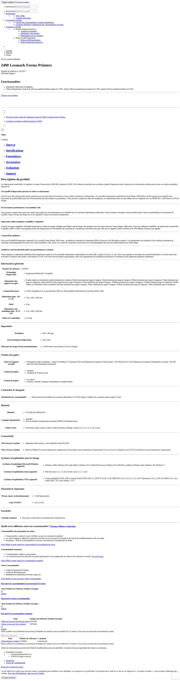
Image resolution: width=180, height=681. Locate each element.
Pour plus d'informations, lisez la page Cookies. (26, 673)
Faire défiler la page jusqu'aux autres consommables (21, 579)
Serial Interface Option (10, 641)
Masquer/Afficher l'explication (63, 526)
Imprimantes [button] (10, 14)
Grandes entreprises (23, 18)
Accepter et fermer (8, 678)
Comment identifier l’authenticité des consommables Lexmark (39, 25)
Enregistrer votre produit (30, 33)
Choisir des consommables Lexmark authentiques (35, 22)
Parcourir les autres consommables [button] (15, 599)
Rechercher (10, 7)
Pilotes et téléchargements (30, 40)
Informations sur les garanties (32, 36)
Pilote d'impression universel (32, 42)
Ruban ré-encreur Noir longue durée (15, 621)
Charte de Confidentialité (15, 663)
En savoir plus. (98, 556)
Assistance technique (29, 31)
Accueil (9, 51)
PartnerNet (10, 661)
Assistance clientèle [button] (13, 27)
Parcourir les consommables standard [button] (16, 614)
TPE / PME (20, 16)
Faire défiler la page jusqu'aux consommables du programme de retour (28, 545)
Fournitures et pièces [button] (14, 20)
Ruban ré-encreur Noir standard (13, 624)
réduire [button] (3, 594)
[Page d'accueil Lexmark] (22, 2)
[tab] (92, 144)
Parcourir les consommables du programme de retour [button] (23, 584)
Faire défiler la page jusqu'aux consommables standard (22, 561)
